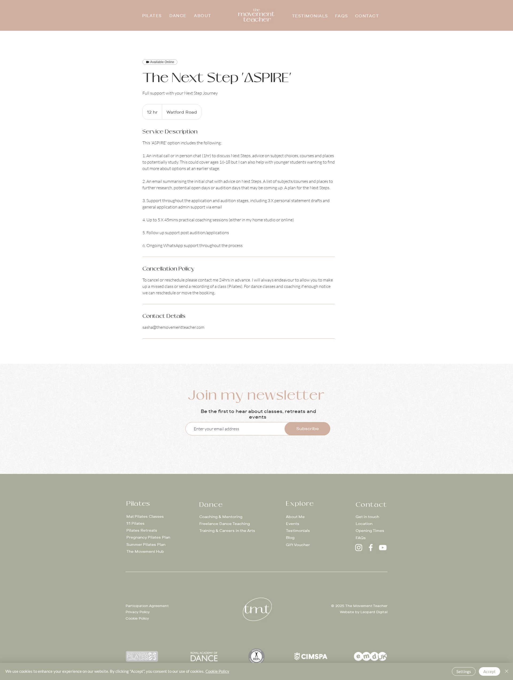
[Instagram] (358, 547)
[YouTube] (382, 547)
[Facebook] (370, 547)
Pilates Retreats (141, 530)
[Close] (506, 671)
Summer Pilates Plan (145, 544)
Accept (489, 671)
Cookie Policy (137, 618)
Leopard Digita (373, 612)
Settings (463, 671)
